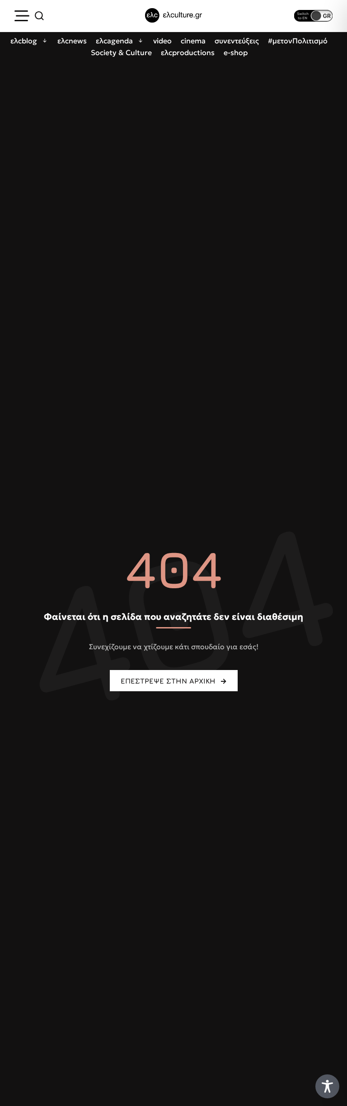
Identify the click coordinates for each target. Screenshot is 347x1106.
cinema (193, 40)
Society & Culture (121, 52)
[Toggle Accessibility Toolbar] (327, 1086)
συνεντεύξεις (237, 40)
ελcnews (72, 40)
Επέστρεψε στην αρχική (168, 681)
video (162, 40)
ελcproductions (188, 52)
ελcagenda (114, 40)
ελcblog (23, 40)
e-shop (236, 52)
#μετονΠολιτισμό (298, 40)
